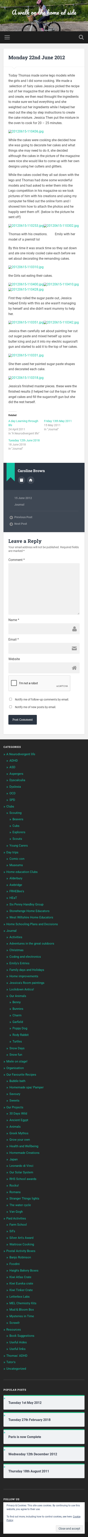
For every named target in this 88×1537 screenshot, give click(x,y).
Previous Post (23, 517)
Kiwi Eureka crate (21, 1283)
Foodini (14, 1264)
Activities (15, 937)
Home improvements (23, 976)
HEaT (13, 898)
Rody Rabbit (20, 1035)
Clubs (10, 806)
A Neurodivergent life (20, 754)
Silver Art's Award (21, 1238)
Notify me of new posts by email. (35, 707)
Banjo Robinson (20, 1257)
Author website (30, 480)
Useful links (17, 1349)
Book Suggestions (21, 1336)
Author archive (21, 480)
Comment (16, 560)
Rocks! (14, 1185)
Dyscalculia (17, 780)
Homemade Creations (24, 1153)
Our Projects (14, 1107)
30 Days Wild (18, 1113)
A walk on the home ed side (44, 12)
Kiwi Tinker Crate (21, 1290)
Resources (13, 1329)
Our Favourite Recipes (21, 1074)
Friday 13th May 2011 (58, 421)
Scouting (15, 813)
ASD (12, 767)
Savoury (14, 1094)
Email (13, 639)
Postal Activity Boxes (20, 1251)
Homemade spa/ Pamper (26, 1087)
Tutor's (11, 1362)
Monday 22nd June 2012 (36, 57)
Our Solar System (21, 1172)
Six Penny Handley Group (26, 904)
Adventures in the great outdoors (31, 943)
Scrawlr (14, 1323)
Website (14, 659)
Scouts (17, 839)
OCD (12, 793)
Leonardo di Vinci (21, 1166)
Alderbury (15, 878)
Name (13, 620)
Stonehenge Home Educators (29, 911)
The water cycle (20, 1205)
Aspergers (16, 774)
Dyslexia (15, 787)
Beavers (17, 819)
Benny (16, 1002)
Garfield (17, 1022)
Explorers (18, 832)
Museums (16, 865)
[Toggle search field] (81, 37)
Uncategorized (16, 1369)
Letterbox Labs (19, 1296)
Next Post (20, 523)
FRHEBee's (16, 891)
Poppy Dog (19, 1028)
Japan (13, 1159)
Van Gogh (16, 1212)
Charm (16, 1015)
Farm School (18, 1224)
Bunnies (17, 1009)
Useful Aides (18, 1342)
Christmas (16, 950)
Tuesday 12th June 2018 (24, 440)
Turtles (17, 1041)
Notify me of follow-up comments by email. (42, 699)
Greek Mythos (18, 1133)
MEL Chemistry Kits (22, 1303)
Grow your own (19, 1139)
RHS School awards (22, 1179)
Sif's (12, 1231)
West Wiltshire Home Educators (31, 917)
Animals (15, 1127)
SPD (12, 800)
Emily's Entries (19, 963)
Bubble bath (17, 1081)
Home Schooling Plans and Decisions (32, 924)
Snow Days (17, 1048)
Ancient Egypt (18, 1120)
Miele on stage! (16, 1061)
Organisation (15, 1068)
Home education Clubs (22, 872)
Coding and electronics (25, 957)
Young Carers (18, 845)
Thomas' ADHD (16, 1356)
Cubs (15, 826)
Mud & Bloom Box (21, 1309)
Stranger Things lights (24, 1198)
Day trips (12, 852)
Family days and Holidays (26, 970)
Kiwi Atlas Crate (20, 1277)
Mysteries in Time (21, 1316)
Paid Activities (16, 1218)
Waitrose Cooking (21, 1244)
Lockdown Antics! (21, 989)
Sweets (14, 1100)
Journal (19, 504)
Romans (15, 1192)
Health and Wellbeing (23, 1146)
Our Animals (17, 996)
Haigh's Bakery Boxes (23, 1270)
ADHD (13, 760)
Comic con (16, 859)
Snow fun (15, 1054)
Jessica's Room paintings (26, 983)
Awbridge (15, 885)
